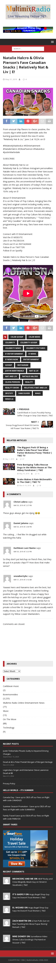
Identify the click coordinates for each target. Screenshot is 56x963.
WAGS (37, 393)
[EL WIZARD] (6, 911)
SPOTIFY (9, 393)
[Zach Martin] (6, 924)
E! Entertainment (14, 354)
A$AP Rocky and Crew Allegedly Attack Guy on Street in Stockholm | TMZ (32, 881)
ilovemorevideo (10, 694)
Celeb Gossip (17, 337)
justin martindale (14, 370)
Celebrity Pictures (35, 348)
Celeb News (34, 337)
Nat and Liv (11, 376)
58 (40, 485)
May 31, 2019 (11, 79)
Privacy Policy (9, 783)
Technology (8, 727)
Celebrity (10, 342)
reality (29, 382)
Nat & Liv (33, 370)
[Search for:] (28, 48)
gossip (8, 365)
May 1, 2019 (9, 459)
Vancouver (24, 393)
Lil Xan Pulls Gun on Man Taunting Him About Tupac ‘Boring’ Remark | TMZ (30, 923)
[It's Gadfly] (6, 898)
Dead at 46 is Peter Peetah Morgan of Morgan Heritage (28, 762)
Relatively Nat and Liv (35, 387)
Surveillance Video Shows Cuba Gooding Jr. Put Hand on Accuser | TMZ (29, 939)
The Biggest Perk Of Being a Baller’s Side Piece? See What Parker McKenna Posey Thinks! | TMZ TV (34, 451)
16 (38, 473)
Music (6, 711)
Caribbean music (11, 686)
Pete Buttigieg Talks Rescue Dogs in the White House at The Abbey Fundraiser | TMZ (34, 467)
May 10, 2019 (24, 473)
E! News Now (11, 359)
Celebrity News (13, 348)
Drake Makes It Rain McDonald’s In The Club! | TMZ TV (34, 480)
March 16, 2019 (25, 485)
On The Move (9, 719)
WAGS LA (9, 399)
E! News (32, 354)
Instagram (22, 365)
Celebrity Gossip (28, 342)
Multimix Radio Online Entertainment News (24, 702)
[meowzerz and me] (6, 882)
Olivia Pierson (12, 382)
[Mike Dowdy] (6, 940)
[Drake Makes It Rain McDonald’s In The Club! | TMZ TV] (9, 481)
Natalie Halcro (30, 376)
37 (23, 459)
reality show (12, 387)
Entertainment (31, 359)
